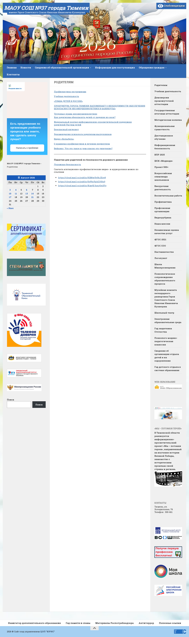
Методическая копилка (168, 119)
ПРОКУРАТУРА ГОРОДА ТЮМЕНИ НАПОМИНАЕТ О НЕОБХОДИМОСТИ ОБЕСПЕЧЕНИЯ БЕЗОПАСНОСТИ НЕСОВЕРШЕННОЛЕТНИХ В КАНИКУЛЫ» (99, 107)
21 (32, 197)
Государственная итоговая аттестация (166, 112)
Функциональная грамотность (164, 128)
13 (26, 193)
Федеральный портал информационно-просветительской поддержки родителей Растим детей (93, 123)
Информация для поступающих (115, 67)
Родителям (160, 85)
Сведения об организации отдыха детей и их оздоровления (166, 355)
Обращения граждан (152, 67)
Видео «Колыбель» (64, 139)
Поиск (10, 399)
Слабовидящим (174, 5)
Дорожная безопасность (67, 164)
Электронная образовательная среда (167, 321)
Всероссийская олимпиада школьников (163, 176)
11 (16, 193)
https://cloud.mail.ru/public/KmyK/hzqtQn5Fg (82, 185)
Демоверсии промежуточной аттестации (164, 101)
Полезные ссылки (170, 623)
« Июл (10, 208)
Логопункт (160, 258)
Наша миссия (162, 223)
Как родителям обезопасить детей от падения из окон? (85, 117)
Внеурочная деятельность (162, 188)
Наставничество (164, 251)
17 (10, 197)
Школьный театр (164, 312)
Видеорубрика (162, 217)
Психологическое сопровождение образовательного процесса (164, 278)
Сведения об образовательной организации (62, 67)
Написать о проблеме (27, 148)
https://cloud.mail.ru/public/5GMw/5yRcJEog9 (82, 177)
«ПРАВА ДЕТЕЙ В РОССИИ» (68, 101)
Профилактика (163, 201)
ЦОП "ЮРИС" (47, 631)
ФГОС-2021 (160, 239)
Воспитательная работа (168, 195)
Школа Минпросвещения (164, 266)
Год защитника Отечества (163, 330)
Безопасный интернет (66, 129)
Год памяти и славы (78, 623)
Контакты (13, 74)
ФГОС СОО (160, 245)
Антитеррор (146, 623)
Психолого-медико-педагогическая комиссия (165, 341)
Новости (25, 67)
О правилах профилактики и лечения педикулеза (82, 143)
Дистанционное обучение (163, 137)
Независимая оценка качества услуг (166, 232)
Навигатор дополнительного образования (34, 623)
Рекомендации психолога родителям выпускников (83, 134)
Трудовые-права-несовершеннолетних (75, 113)
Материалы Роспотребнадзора (114, 623)
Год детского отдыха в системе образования (167, 369)
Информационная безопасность (164, 147)
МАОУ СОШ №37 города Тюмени (46, 7)
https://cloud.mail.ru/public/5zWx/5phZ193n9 (81, 181)
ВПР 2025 (159, 154)
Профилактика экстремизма (70, 91)
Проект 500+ (161, 167)
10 (10, 193)
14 (32, 193)
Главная (12, 67)
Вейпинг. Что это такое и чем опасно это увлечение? (83, 148)
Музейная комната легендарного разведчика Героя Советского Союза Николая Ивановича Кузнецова (166, 298)
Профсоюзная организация (162, 210)
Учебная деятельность (66, 96)
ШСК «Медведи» (163, 160)
